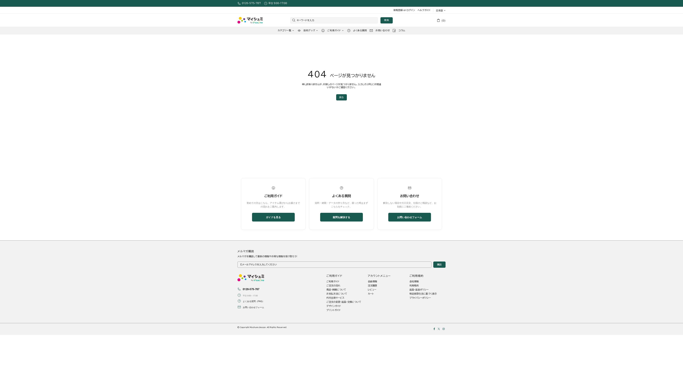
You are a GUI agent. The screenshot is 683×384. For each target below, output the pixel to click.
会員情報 (372, 281)
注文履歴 (372, 285)
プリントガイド (333, 310)
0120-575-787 (251, 3)
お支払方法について (336, 294)
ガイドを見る (273, 217)
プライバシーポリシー (420, 298)
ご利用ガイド (332, 281)
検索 (386, 20)
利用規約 (414, 285)
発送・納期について (336, 290)
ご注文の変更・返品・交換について (343, 302)
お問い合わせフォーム (409, 217)
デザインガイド (333, 306)
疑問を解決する (341, 217)
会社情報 (414, 281)
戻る (341, 97)
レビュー (372, 290)
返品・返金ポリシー (418, 290)
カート (371, 294)
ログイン (411, 10)
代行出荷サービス (335, 298)
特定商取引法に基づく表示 (423, 294)
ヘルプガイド (424, 10)
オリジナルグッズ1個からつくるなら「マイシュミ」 (250, 20)
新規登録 (398, 10)
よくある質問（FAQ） (253, 301)
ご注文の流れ (333, 285)
